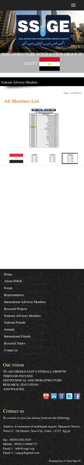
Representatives (14, 295)
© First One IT (72, 461)
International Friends (17, 336)
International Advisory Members (25, 302)
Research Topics (14, 343)
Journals (9, 329)
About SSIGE (13, 281)
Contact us (11, 350)
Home (8, 274)
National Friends (14, 322)
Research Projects (15, 308)
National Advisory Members (19, 82)
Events (8, 288)
